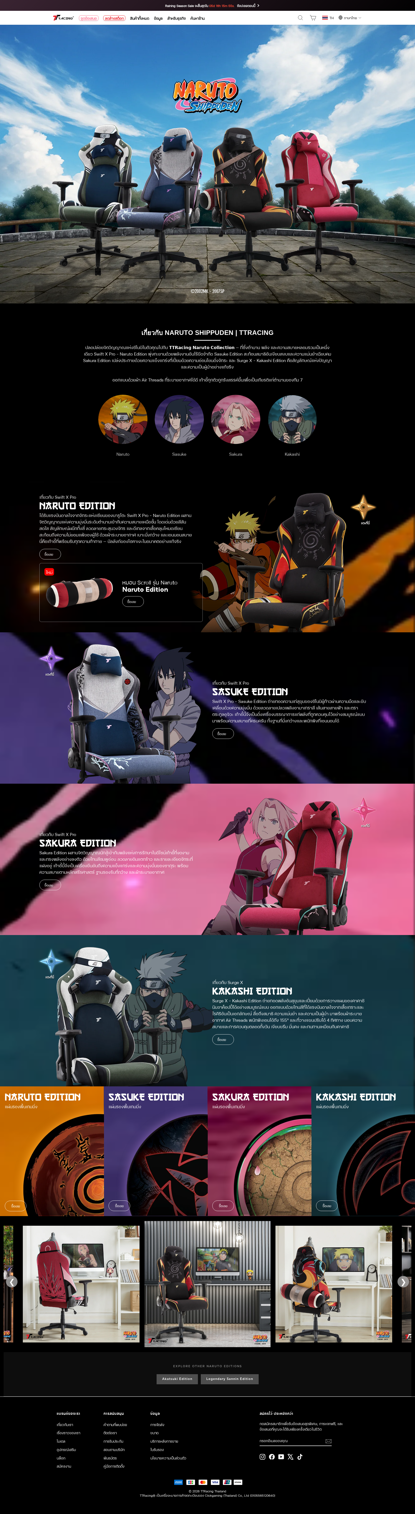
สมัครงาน (64, 1466)
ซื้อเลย (48, 554)
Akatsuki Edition (177, 1379)
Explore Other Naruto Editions (207, 1366)
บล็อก (61, 1457)
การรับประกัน (113, 1441)
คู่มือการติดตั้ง (114, 1466)
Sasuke (179, 453)
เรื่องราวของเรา (68, 1432)
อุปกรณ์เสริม (66, 1449)
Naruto (122, 453)
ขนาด (154, 1432)
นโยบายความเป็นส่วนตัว (168, 1457)
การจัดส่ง (157, 1424)
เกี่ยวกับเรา (65, 1424)
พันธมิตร (110, 1457)
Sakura (235, 453)
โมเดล (61, 1441)
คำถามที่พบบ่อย (115, 1424)
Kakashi (292, 453)
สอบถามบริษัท (114, 1449)
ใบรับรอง (157, 1449)
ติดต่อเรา (110, 1432)
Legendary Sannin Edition (229, 1379)
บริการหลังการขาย (164, 1441)
